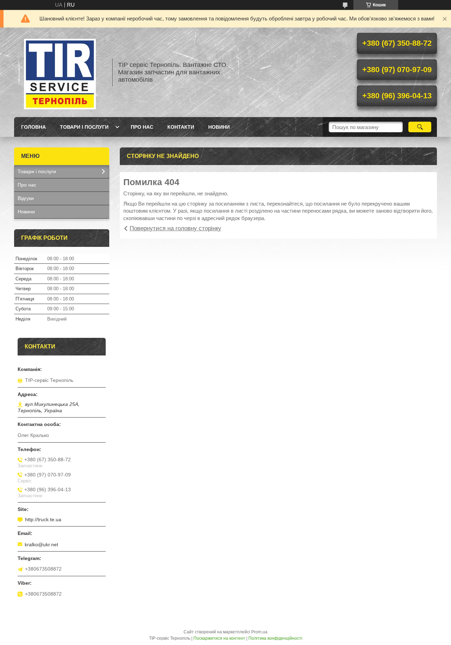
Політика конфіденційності (275, 638)
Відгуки (26, 198)
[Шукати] (419, 127)
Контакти (180, 127)
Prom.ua (259, 631)
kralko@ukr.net (41, 544)
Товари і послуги (84, 127)
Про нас (142, 127)
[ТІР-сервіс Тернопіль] (60, 72)
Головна (33, 127)
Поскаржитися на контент (219, 638)
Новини (219, 127)
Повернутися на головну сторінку (175, 228)
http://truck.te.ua (43, 519)
